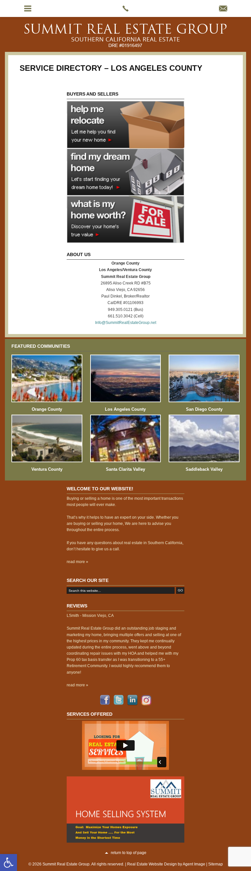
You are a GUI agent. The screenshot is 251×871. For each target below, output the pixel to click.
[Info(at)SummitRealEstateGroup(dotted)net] (223, 9)
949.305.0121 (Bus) (125, 309)
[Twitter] (118, 700)
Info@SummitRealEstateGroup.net (125, 322)
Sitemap (215, 864)
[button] (8, 862)
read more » (77, 561)
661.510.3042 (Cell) (125, 316)
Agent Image (194, 864)
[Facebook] (105, 700)
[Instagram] (146, 700)
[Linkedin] (132, 700)
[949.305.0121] (125, 8)
